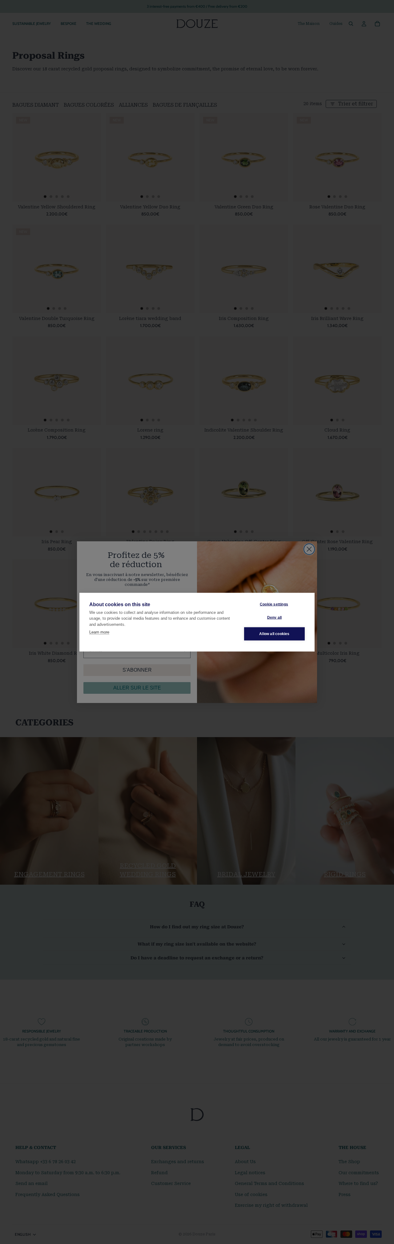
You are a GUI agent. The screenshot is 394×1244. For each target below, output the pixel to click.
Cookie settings (274, 604)
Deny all (274, 617)
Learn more (99, 632)
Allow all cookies (274, 634)
